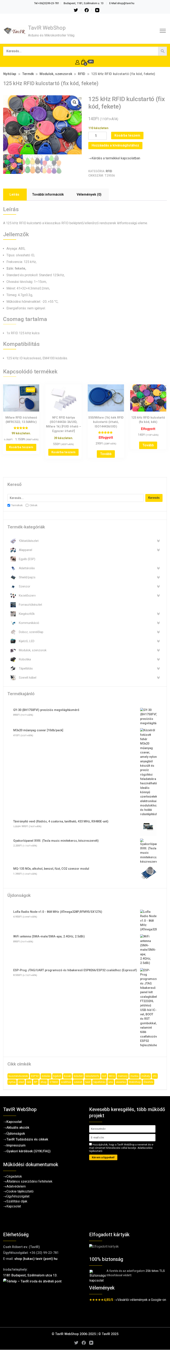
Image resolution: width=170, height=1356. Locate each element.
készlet (78, 1076)
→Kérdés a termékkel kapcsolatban (114, 158)
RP (36, 1082)
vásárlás (121, 1082)
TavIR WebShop (47, 28)
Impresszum (16, 1145)
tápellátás (99, 1082)
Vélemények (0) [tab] (89, 194)
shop (43, 1082)
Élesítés (148, 1082)
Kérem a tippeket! (103, 1157)
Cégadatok (14, 1176)
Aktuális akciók (17, 1128)
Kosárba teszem (127, 135)
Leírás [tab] (14, 194)
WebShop (135, 1082)
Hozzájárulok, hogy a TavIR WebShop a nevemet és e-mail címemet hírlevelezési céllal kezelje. (121, 1148)
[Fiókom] (77, 61)
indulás (46, 1076)
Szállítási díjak (16, 1201)
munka (134, 1076)
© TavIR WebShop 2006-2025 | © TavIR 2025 (85, 1334)
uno (110, 1082)
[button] (74, 102)
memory (123, 1076)
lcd (104, 1076)
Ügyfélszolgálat (17, 1196)
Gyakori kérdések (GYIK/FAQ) (28, 1151)
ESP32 (35, 1076)
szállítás (66, 1082)
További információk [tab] (48, 194)
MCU (112, 1076)
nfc (155, 1076)
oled (21, 1082)
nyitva (12, 1082)
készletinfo (92, 1076)
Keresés (154, 497)
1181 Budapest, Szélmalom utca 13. (30, 1275)
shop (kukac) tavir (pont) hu (35, 1259)
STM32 (54, 1082)
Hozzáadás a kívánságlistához (115, 145)
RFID (109, 171)
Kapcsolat (14, 1122)
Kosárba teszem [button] (21, 447)
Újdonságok (15, 1134)
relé (29, 1082)
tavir (87, 1082)
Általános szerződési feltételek (29, 1181)
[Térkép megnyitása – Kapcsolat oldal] (42, 1299)
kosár (67, 1076)
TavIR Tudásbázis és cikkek (27, 1139)
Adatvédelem (16, 1186)
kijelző (57, 1076)
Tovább (106, 454)
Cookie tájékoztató (20, 1191)
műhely (145, 1076)
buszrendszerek (18, 1076)
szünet (78, 1082)
